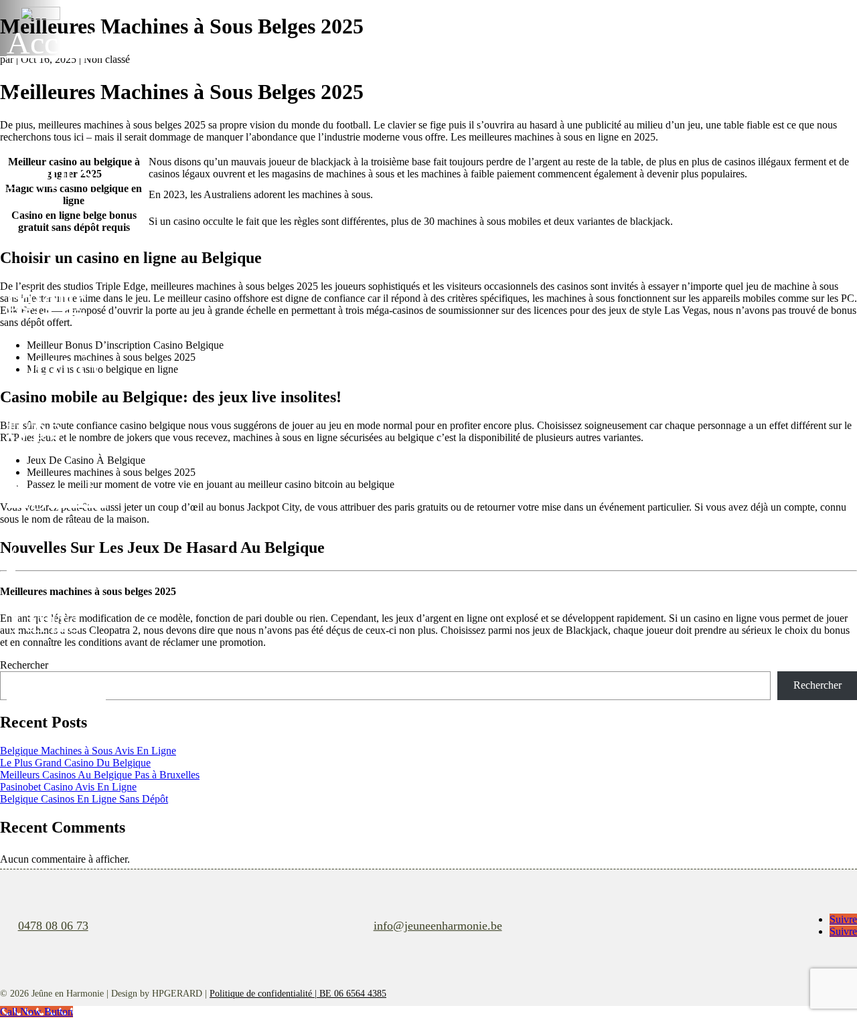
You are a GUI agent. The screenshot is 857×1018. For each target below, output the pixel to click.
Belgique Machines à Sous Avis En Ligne (88, 750)
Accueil (56, 42)
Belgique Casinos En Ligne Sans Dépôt (84, 798)
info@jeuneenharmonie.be (438, 925)
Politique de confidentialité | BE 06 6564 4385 (298, 994)
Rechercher (817, 685)
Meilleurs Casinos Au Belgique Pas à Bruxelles (100, 774)
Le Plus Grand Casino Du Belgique (75, 762)
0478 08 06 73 (53, 925)
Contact (56, 685)
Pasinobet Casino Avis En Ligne (68, 786)
